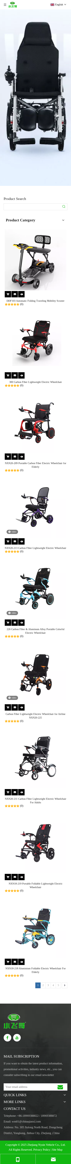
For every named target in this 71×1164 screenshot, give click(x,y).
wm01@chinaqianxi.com (27, 1121)
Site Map (57, 1149)
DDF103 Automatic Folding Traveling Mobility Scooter (35, 301)
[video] (35, 507)
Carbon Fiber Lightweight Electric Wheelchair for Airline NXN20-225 (35, 716)
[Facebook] (7, 1037)
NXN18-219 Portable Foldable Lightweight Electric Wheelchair (35, 885)
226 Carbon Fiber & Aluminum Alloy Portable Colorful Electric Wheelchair (35, 631)
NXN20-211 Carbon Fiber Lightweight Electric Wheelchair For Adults (35, 801)
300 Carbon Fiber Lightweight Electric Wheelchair (35, 382)
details (23, 293)
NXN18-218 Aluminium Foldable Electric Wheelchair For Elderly (35, 970)
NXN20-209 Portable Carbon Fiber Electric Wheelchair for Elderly (35, 465)
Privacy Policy (41, 1149)
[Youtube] (17, 1037)
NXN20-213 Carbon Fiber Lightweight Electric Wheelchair (35, 548)
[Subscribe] (60, 1087)
